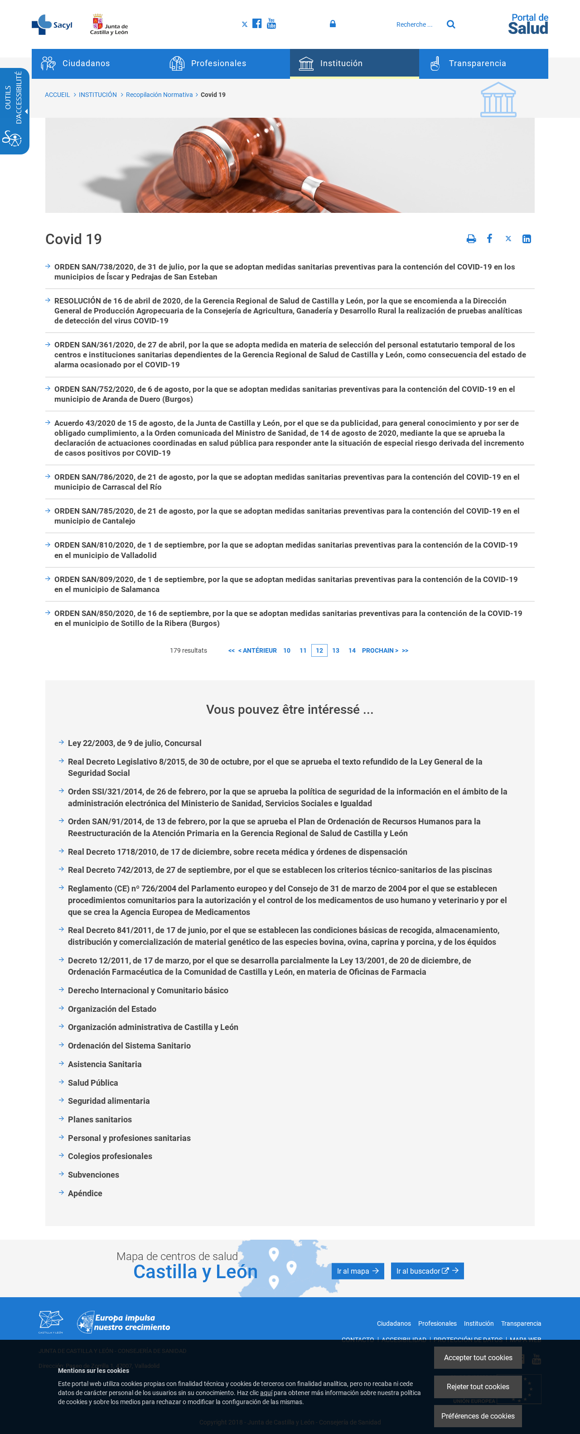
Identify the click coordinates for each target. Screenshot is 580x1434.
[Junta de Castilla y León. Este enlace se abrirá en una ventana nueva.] (109, 24)
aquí (266, 1392)
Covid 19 (213, 94)
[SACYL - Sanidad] (52, 24)
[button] (358, 1271)
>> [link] (405, 650)
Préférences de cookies (478, 1416)
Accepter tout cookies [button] (478, 1357)
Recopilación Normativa (159, 94)
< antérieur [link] (257, 650)
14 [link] (352, 650)
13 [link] (335, 650)
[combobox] (417, 24)
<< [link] (231, 650)
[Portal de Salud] (528, 23)
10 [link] (286, 650)
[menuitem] (96, 64)
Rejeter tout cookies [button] (478, 1386)
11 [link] (303, 650)
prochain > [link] (380, 650)
